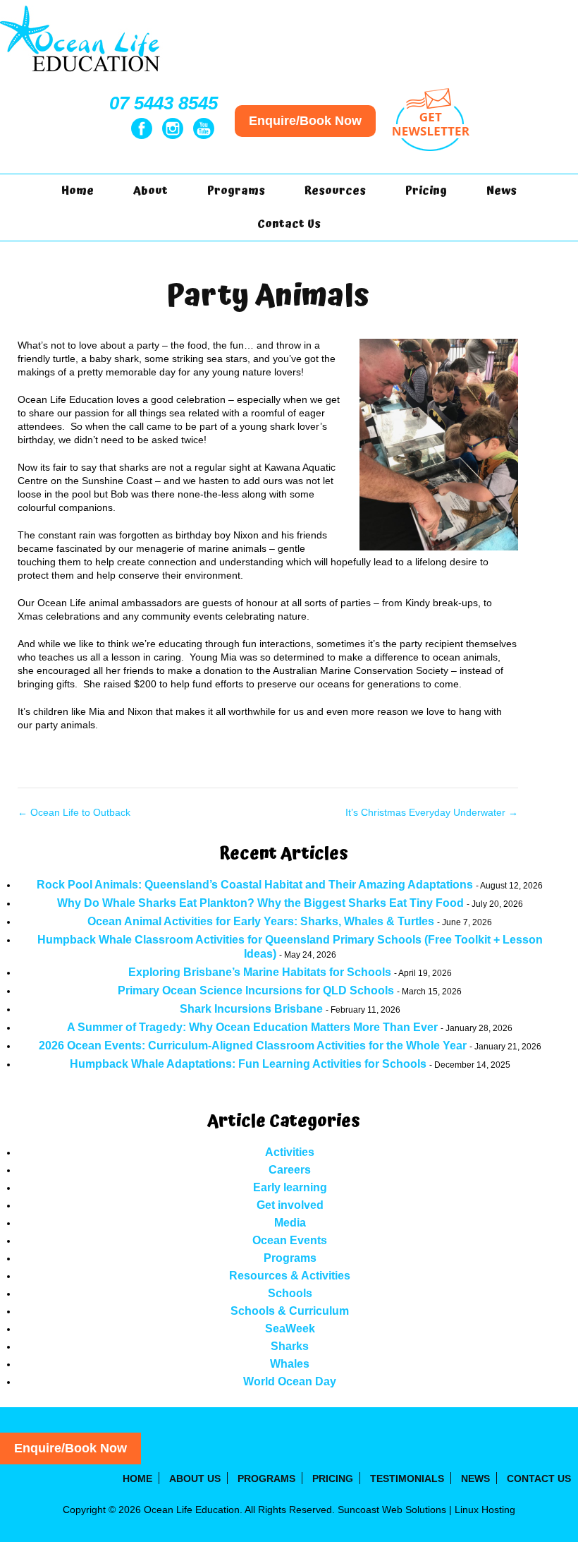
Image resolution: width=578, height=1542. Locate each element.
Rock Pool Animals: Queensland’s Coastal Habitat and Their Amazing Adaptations (255, 885)
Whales (289, 1364)
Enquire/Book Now (305, 121)
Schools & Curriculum (289, 1311)
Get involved (290, 1205)
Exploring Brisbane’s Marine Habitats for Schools (259, 972)
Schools (290, 1293)
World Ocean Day (289, 1381)
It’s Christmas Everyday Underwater (431, 812)
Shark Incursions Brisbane (251, 1009)
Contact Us (289, 224)
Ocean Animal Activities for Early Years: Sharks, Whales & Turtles (260, 921)
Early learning (290, 1187)
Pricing (426, 190)
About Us (195, 1478)
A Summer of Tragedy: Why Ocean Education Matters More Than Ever (252, 1027)
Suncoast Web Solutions (392, 1509)
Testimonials (407, 1478)
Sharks (290, 1346)
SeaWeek (290, 1329)
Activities (289, 1152)
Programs (290, 1258)
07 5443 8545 (163, 103)
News (501, 190)
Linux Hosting (485, 1509)
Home (77, 190)
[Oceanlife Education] (81, 74)
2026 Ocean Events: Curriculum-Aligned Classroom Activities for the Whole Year (253, 1046)
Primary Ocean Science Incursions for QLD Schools (256, 990)
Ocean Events (289, 1240)
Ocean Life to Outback (74, 812)
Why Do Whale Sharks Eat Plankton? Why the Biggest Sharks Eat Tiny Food (260, 903)
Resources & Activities (289, 1276)
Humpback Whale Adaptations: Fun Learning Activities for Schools (248, 1064)
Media (290, 1223)
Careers (290, 1170)
